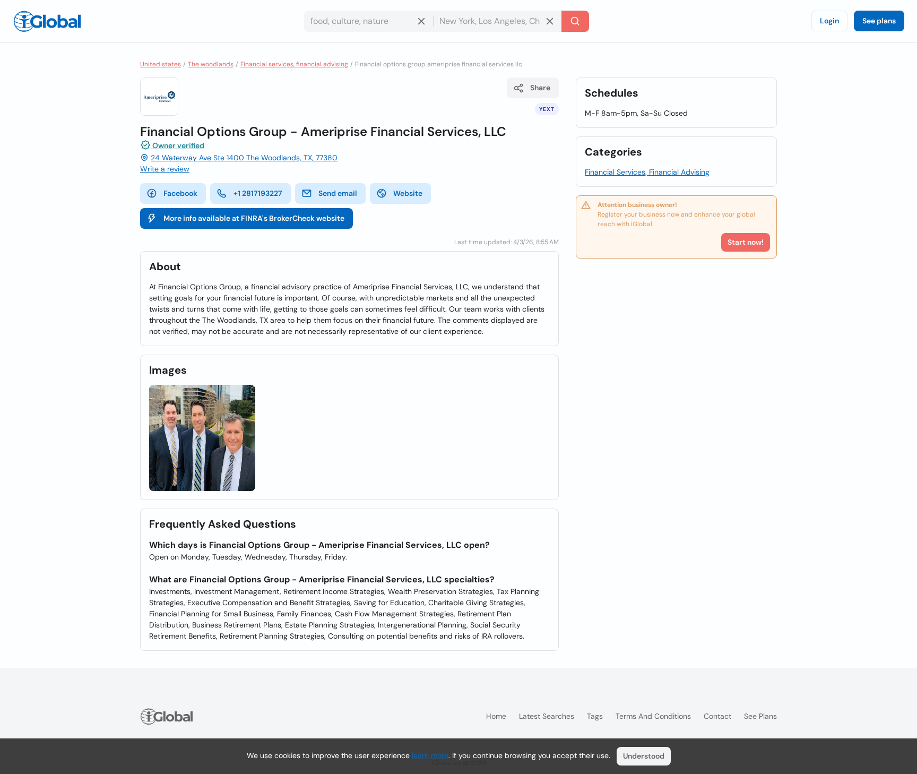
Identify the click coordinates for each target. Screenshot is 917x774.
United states (160, 64)
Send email (337, 193)
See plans (879, 20)
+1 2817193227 (257, 193)
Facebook (180, 193)
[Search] (575, 21)
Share (540, 87)
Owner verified (177, 145)
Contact (717, 716)
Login (829, 20)
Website (407, 193)
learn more (430, 755)
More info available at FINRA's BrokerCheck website (253, 218)
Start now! (746, 242)
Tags (595, 716)
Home (496, 716)
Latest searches (546, 716)
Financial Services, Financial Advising (647, 172)
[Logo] (47, 21)
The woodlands (210, 64)
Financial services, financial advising (294, 64)
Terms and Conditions (653, 716)
